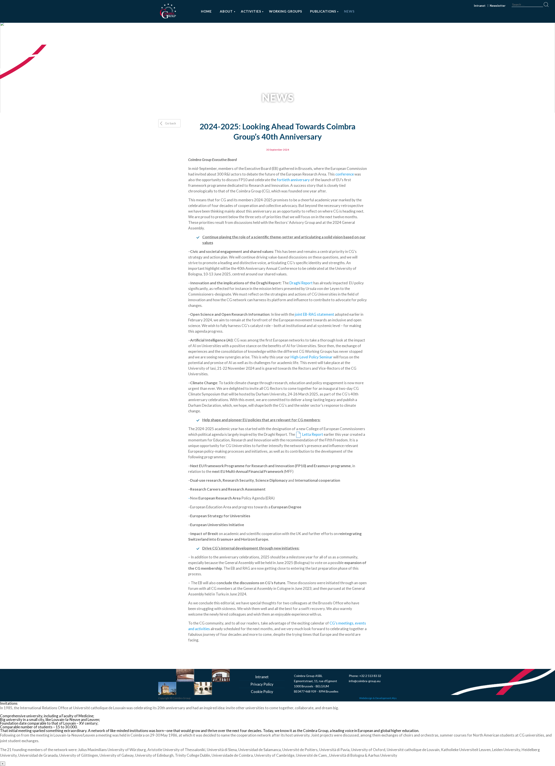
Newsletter (498, 5)
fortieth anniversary (293, 179)
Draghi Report (301, 283)
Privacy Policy (261, 684)
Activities (251, 11)
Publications (323, 11)
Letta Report (312, 434)
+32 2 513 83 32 (370, 676)
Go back (170, 123)
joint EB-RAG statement (314, 314)
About (226, 11)
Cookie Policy (262, 691)
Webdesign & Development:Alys (378, 698)
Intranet (479, 5)
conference (344, 174)
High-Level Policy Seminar (312, 357)
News (349, 11)
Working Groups (285, 11)
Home (206, 11)
